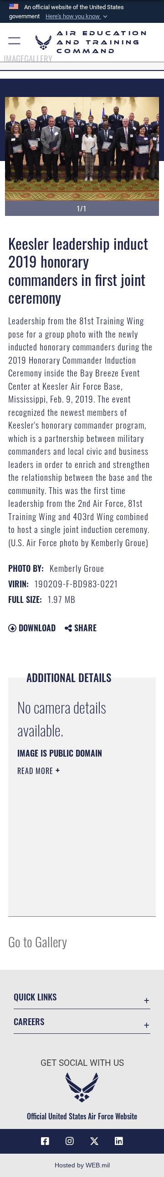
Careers (29, 1021)
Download (36, 628)
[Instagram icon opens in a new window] (70, 1141)
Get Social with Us (82, 1063)
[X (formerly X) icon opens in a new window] (94, 1141)
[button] (77, 16)
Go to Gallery (37, 941)
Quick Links (35, 996)
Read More (36, 770)
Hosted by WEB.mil (82, 1165)
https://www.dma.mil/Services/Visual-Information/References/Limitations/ (72, 899)
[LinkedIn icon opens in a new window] (119, 1141)
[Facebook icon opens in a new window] (45, 1141)
